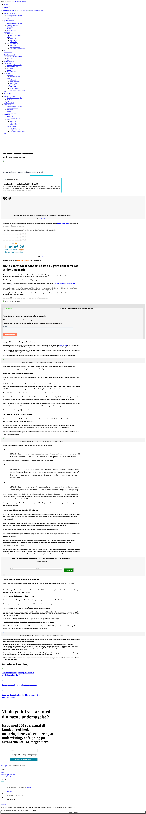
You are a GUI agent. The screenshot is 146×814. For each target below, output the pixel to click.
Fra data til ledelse (20, 1)
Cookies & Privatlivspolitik (8, 774)
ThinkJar (43, 256)
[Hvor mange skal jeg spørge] (2, 668)
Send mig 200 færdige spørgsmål (23, 759)
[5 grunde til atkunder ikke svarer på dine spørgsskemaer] (2, 691)
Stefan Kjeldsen (5, 766)
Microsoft (43, 218)
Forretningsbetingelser (7, 776)
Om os (2, 772)
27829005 (9, 791)
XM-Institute (63, 345)
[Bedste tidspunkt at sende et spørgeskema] (2, 681)
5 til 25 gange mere (63, 223)
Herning (28, 787)
